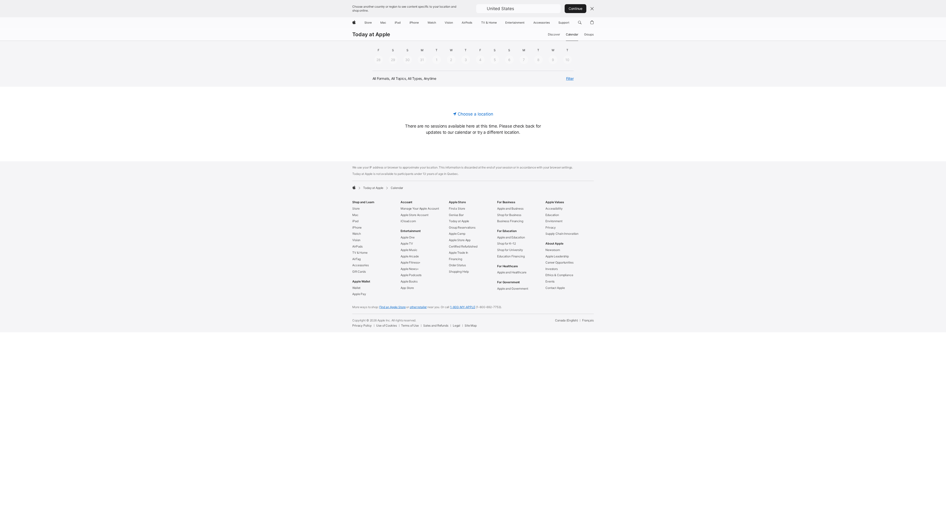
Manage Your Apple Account (420, 208)
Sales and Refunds (435, 325)
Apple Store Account (414, 215)
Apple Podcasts (411, 275)
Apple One (408, 237)
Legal (456, 325)
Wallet (356, 288)
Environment (553, 221)
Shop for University (510, 250)
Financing (455, 259)
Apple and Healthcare (511, 272)
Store (355, 208)
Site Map (471, 325)
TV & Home (360, 252)
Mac (355, 215)
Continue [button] (575, 8)
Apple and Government (512, 288)
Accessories (360, 265)
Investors (551, 269)
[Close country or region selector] (592, 8)
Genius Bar (456, 215)
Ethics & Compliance (559, 275)
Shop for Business (509, 215)
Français (588, 320)
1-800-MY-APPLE (462, 307)
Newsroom (552, 250)
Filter (570, 78)
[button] (518, 8)
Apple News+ (410, 269)
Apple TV (407, 243)
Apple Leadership (557, 256)
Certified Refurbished (463, 246)
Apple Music (409, 250)
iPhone (357, 227)
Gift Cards (359, 271)
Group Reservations (462, 227)
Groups (589, 34)
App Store (407, 288)
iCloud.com (408, 221)
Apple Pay (359, 294)
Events (550, 281)
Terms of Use (410, 325)
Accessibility (553, 208)
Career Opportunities (559, 262)
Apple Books (409, 281)
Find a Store (457, 208)
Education (552, 215)
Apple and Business (510, 208)
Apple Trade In (458, 252)
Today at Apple (371, 34)
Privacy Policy (362, 325)
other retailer (418, 307)
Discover (554, 34)
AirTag (356, 259)
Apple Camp (457, 233)
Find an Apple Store (392, 307)
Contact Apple (555, 288)
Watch (356, 233)
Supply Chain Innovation (561, 233)
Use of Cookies (386, 325)
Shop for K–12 (506, 243)
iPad (355, 221)
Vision (356, 240)
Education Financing (511, 256)
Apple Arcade (410, 256)
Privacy (550, 227)
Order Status (457, 265)
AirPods (357, 246)
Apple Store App (460, 240)
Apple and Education (511, 237)
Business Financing (510, 221)
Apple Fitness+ (411, 262)
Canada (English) (566, 320)
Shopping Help (459, 271)
